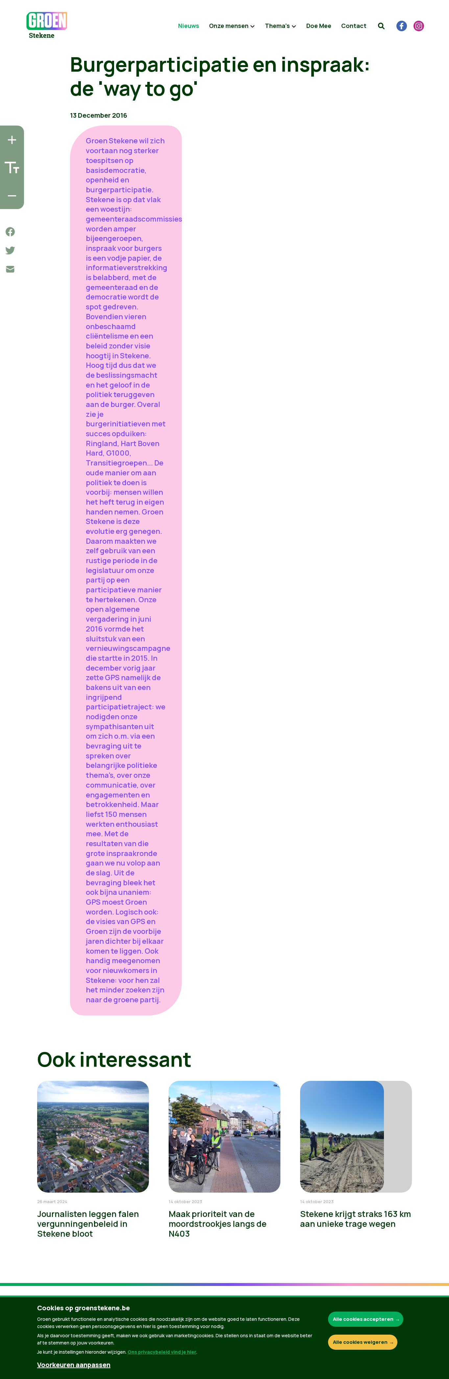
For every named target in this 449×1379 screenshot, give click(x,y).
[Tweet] (10, 250)
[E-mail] (10, 269)
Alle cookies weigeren (360, 1342)
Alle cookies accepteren (363, 1319)
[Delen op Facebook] (10, 232)
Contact (353, 26)
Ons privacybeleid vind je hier (162, 1352)
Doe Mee (318, 26)
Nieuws (188, 26)
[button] (381, 26)
